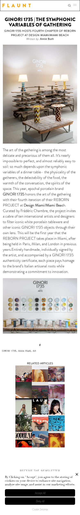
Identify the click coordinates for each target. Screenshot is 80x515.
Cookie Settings (40, 509)
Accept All (40, 493)
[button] (76, 5)
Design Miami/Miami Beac (43, 205)
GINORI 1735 (13, 194)
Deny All (40, 501)
